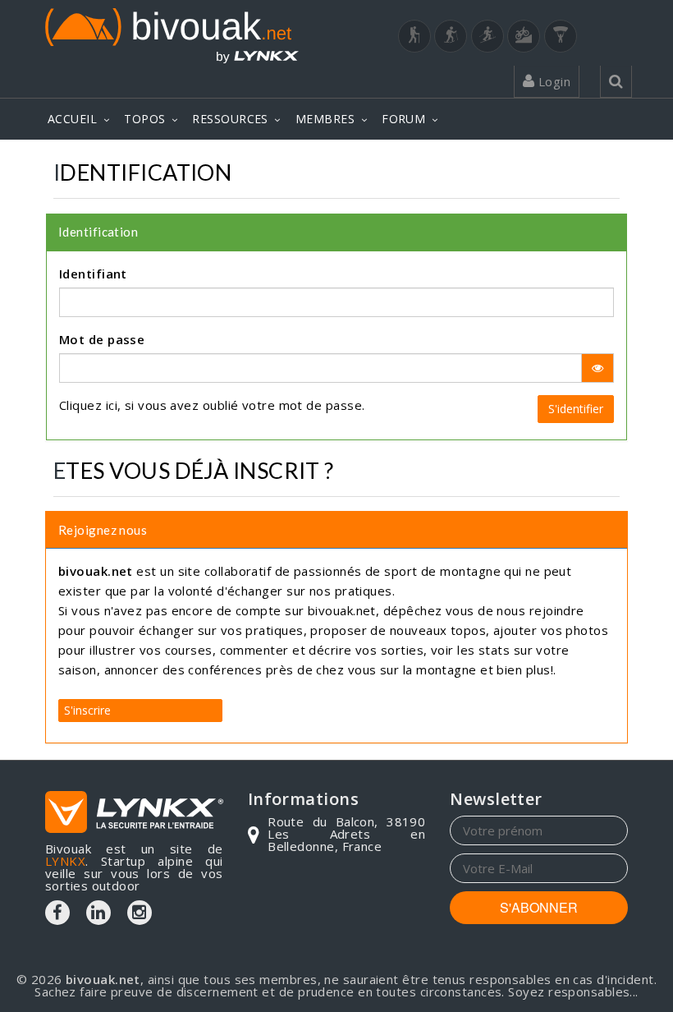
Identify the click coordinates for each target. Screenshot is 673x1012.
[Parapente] (560, 36)
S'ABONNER (539, 907)
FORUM (403, 118)
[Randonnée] (414, 36)
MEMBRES (325, 118)
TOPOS (144, 118)
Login (552, 81)
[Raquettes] (450, 36)
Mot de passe (101, 339)
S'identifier (575, 408)
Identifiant (93, 273)
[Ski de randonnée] (487, 36)
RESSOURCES (230, 118)
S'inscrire (87, 710)
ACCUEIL (72, 118)
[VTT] (523, 36)
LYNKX (65, 861)
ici (111, 405)
